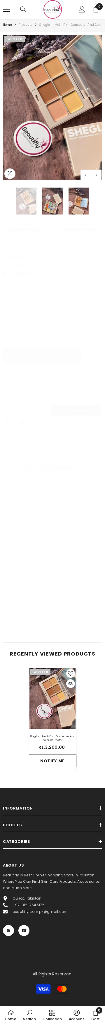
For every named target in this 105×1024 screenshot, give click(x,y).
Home (7, 25)
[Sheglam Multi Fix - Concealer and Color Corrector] (52, 698)
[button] (85, 175)
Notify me (52, 761)
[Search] (23, 9)
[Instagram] (8, 930)
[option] (52, 107)
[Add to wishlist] (70, 673)
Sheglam (28, 250)
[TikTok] (23, 930)
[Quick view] (70, 683)
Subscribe (76, 410)
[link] (92, 355)
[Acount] (82, 9)
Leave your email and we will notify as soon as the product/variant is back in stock (50, 396)
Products (26, 25)
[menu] (6, 9)
